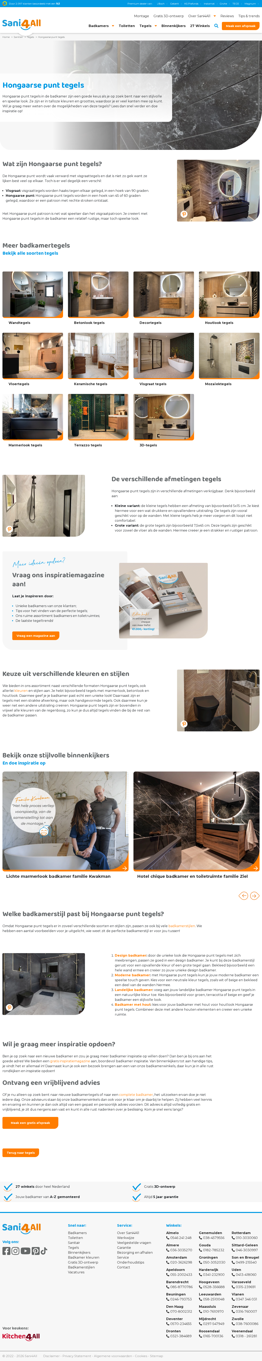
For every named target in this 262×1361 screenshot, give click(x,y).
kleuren (21, 691)
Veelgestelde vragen (134, 1243)
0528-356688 (214, 1287)
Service (123, 1257)
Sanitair (74, 1243)
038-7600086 (247, 1324)
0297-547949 (213, 1324)
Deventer (174, 1319)
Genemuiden (210, 1233)
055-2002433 (181, 1275)
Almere (172, 1245)
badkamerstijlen (181, 926)
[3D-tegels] (163, 422)
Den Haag (174, 1307)
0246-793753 (181, 1299)
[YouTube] (25, 1251)
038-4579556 (213, 1238)
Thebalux (249, 3)
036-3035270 (181, 1250)
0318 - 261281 (246, 1336)
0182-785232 (213, 1250)
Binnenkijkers (79, 1253)
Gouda (205, 1245)
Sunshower (232, 3)
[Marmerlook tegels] (32, 422)
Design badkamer (130, 955)
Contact (123, 1267)
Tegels (73, 1248)
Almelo (172, 1233)
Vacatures (76, 1272)
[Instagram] (15, 1251)
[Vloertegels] (32, 361)
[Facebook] (6, 1251)
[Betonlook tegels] (98, 300)
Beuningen (176, 1294)
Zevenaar (240, 1307)
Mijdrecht (207, 1319)
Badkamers (77, 1233)
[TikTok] (44, 1251)
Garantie (124, 1248)
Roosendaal (209, 1331)
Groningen (208, 1257)
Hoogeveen (209, 1282)
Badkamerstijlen (81, 1267)
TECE (188, 3)
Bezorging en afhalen (135, 1253)
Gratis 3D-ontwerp (83, 1262)
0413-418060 (246, 1275)
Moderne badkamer (132, 975)
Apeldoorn (175, 1270)
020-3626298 (181, 1262)
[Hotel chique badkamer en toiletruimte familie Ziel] (65, 827)
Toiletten (75, 1238)
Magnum (202, 3)
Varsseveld (241, 1282)
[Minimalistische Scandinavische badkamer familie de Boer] (196, 829)
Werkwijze (125, 1238)
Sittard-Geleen (245, 1245)
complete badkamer (136, 1095)
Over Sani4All (128, 1233)
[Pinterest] (36, 1251)
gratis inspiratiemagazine (70, 1061)
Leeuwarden (210, 1294)
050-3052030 (214, 1262)
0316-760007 (246, 1311)
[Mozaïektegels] (229, 361)
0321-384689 (181, 1336)
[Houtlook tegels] (229, 300)
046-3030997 (247, 1250)
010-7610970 (213, 1311)
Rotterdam (241, 1233)
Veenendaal (242, 1331)
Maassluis (207, 1307)
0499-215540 (246, 1262)
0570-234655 (181, 1324)
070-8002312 (181, 1311)
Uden (236, 1270)
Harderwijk (208, 1270)
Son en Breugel (245, 1257)
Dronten (173, 1331)
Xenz (217, 3)
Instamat (161, 3)
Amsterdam (176, 1257)
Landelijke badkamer (133, 990)
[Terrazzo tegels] (98, 422)
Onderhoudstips (130, 1262)
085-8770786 (181, 1287)
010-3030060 (247, 1238)
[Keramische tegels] (98, 361)
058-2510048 (214, 1299)
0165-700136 (213, 1336)
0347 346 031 (246, 1299)
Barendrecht (177, 1282)
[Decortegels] (163, 300)
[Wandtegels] (32, 300)
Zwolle (238, 1319)
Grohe (176, 3)
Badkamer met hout (132, 1005)
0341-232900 (214, 1275)
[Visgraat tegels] (163, 361)
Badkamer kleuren (83, 1257)
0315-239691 (246, 1287)
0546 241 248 (181, 1238)
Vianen (238, 1294)
